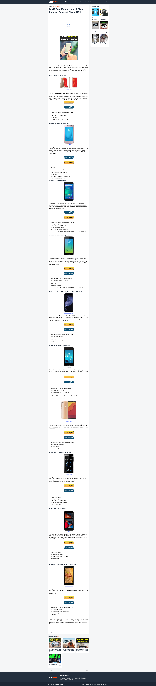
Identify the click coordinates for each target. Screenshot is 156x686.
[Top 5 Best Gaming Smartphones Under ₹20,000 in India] (55, 658)
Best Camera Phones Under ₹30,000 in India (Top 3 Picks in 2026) (68, 650)
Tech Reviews (67, 1)
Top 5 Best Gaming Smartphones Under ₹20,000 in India (55, 666)
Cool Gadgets (83, 1)
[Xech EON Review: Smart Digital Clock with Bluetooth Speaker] (95, 25)
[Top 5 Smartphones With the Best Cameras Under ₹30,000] (82, 643)
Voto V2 (69, 531)
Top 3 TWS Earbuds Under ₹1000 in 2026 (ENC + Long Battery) (103, 31)
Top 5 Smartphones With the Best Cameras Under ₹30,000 (82, 650)
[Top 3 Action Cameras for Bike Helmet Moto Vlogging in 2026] (104, 12)
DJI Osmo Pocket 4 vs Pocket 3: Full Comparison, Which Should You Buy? (95, 18)
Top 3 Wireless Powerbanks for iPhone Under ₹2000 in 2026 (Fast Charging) (103, 44)
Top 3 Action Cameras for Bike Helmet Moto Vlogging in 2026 (103, 18)
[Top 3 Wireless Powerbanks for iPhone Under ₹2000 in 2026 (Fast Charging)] (104, 38)
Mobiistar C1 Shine (69, 421)
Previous (51, 670)
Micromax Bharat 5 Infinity (68, 313)
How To (89, 1)
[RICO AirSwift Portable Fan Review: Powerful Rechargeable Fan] (95, 38)
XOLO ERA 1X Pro (69, 474)
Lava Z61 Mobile (69, 89)
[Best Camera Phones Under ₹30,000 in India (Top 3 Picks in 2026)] (69, 643)
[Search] (107, 2)
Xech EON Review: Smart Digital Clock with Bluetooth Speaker (95, 31)
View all (58, 636)
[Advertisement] (69, 25)
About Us (87, 684)
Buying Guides (75, 1)
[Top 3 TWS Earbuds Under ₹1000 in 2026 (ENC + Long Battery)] (104, 25)
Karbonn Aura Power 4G (69, 586)
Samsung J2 (69, 144)
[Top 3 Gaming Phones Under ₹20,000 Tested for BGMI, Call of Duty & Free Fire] (55, 643)
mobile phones (56, 6)
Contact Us (95, 1)
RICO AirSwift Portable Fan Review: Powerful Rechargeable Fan (95, 44)
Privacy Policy (93, 684)
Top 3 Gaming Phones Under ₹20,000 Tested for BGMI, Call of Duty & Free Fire (55, 650)
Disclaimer (105, 684)
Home (60, 1)
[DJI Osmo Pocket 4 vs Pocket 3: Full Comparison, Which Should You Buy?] (95, 12)
